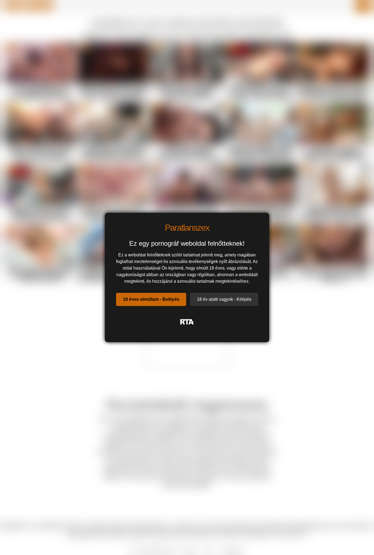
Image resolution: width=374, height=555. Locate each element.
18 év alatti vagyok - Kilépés (224, 299)
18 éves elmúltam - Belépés (151, 299)
